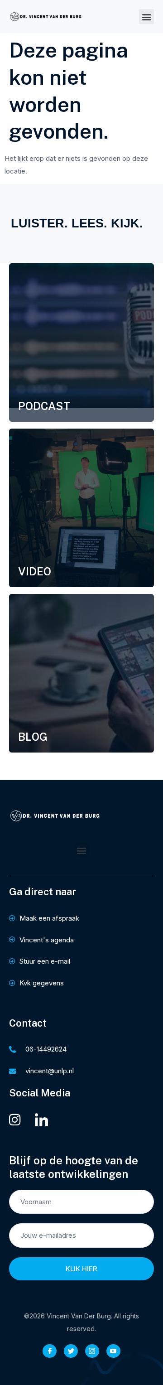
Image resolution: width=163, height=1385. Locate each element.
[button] (146, 16)
